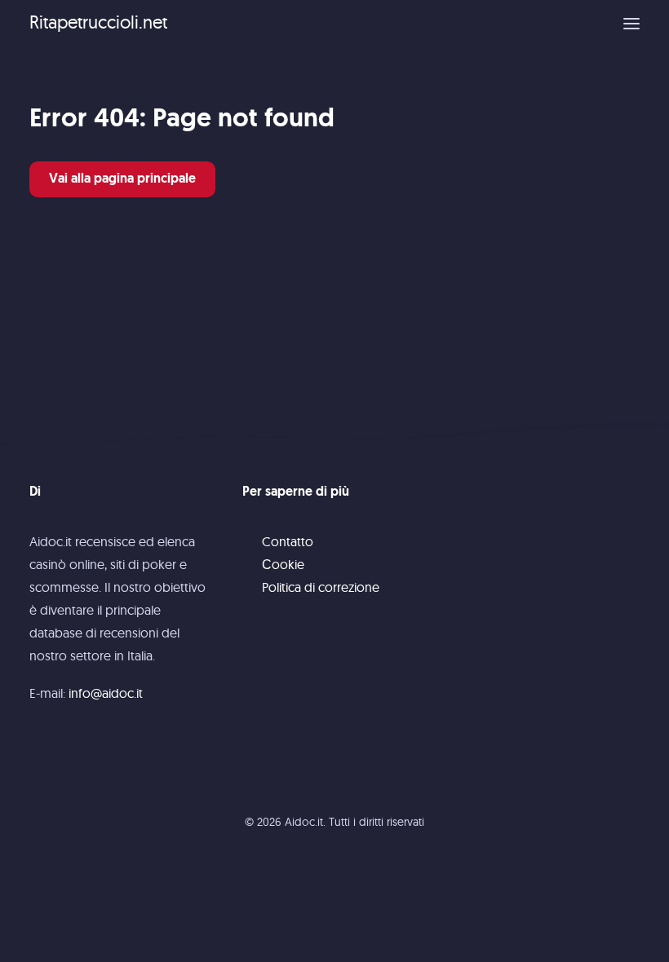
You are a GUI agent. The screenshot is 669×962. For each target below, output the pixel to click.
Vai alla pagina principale (122, 179)
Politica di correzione (320, 587)
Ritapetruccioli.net (98, 22)
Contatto (287, 541)
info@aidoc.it (106, 693)
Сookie (283, 564)
